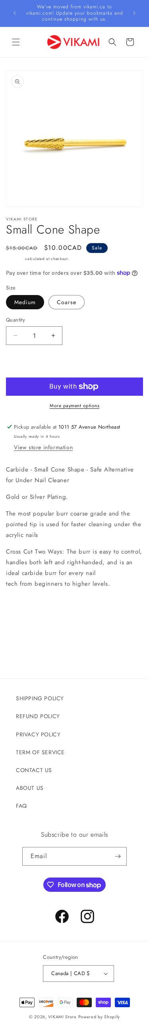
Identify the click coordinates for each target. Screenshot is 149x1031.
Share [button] (22, 641)
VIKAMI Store (62, 1017)
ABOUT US (30, 788)
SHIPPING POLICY (40, 698)
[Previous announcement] (14, 13)
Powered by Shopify (99, 1017)
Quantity (15, 320)
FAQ (21, 806)
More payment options (74, 405)
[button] (16, 42)
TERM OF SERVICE (40, 752)
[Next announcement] (134, 13)
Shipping (15, 259)
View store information (43, 447)
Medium (25, 302)
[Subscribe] (117, 856)
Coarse (66, 302)
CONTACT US (34, 770)
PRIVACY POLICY (38, 734)
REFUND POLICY (38, 716)
